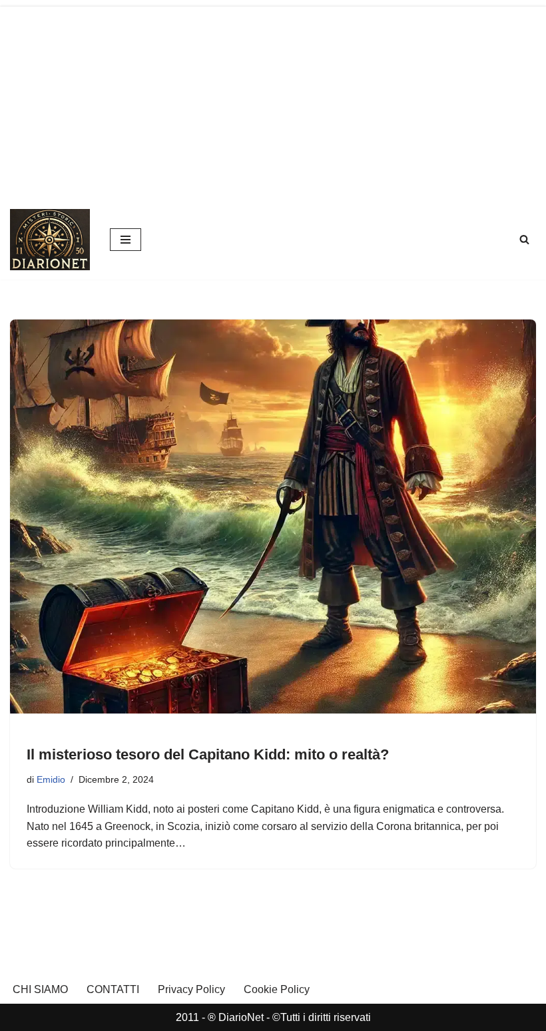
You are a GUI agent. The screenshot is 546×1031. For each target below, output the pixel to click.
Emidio (51, 779)
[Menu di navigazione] (125, 239)
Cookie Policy (277, 989)
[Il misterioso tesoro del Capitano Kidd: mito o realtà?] (273, 516)
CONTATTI (113, 989)
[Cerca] (524, 239)
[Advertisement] (273, 100)
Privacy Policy (191, 989)
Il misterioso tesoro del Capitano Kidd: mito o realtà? (208, 754)
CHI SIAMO (40, 989)
